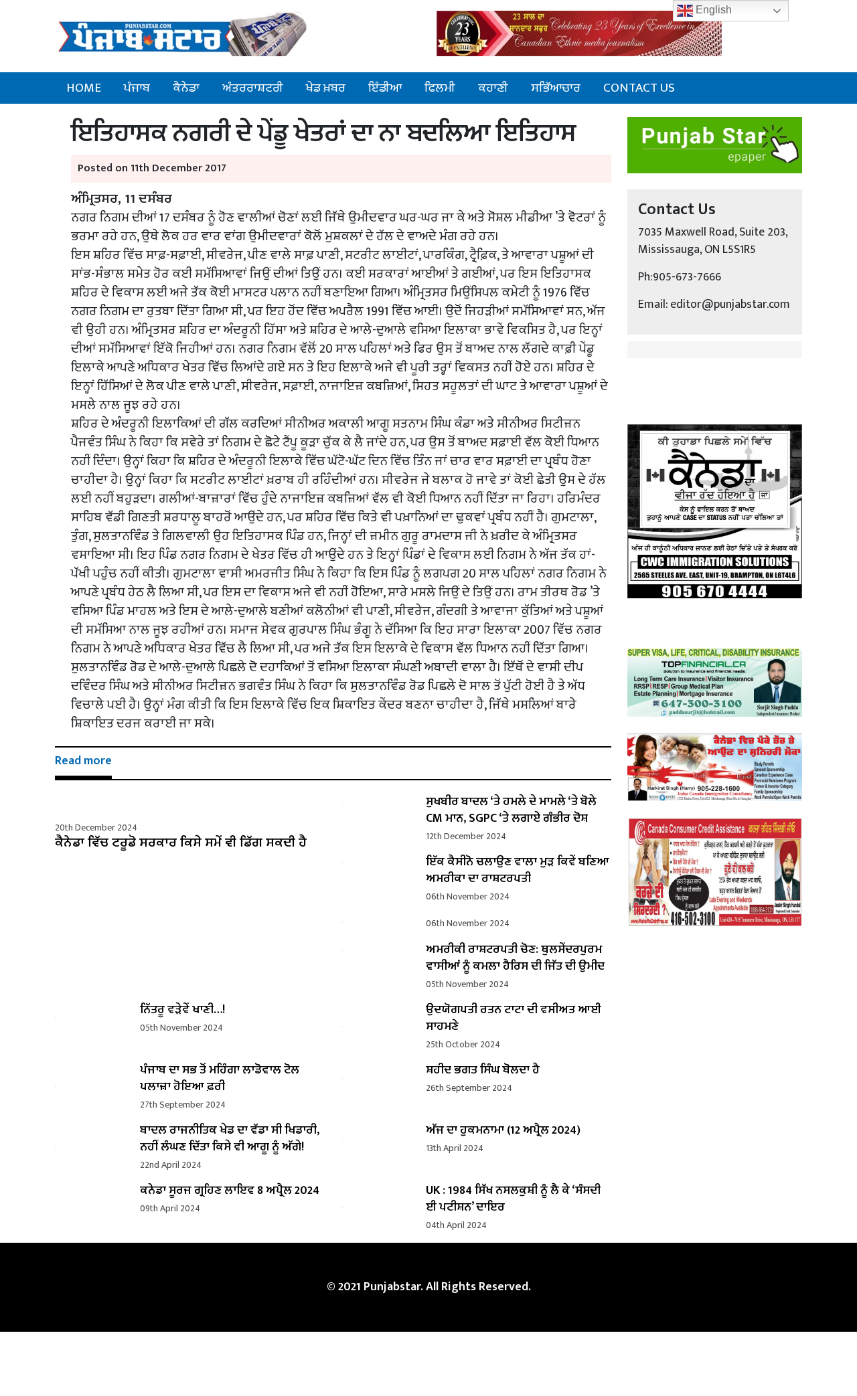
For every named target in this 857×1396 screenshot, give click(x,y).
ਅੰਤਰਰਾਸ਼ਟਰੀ (252, 87)
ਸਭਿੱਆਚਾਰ (555, 87)
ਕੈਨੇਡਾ (186, 87)
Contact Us (639, 87)
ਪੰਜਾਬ (137, 87)
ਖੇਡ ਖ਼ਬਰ (325, 87)
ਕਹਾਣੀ (493, 87)
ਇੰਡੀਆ (385, 87)
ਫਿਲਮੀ (439, 87)
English (712, 9)
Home (83, 87)
